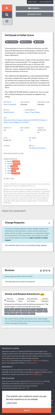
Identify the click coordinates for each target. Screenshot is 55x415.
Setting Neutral (8, 112)
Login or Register (45, 2)
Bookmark (34, 8)
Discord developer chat (35, 383)
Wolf (9, 171)
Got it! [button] (26, 410)
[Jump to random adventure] (7, 21)
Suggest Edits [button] (35, 14)
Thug (9, 168)
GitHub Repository (35, 374)
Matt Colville (6, 360)
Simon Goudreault (9, 104)
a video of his (36, 360)
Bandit (9, 161)
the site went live (31, 363)
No (38, 132)
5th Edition (12, 42)
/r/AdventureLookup (40, 370)
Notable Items (21, 300)
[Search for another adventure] (7, 14)
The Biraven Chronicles (37, 148)
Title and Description (11, 300)
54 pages (40, 42)
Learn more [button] (12, 403)
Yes (4, 130)
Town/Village (35, 112)
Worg (9, 173)
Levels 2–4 (27, 42)
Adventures (32, 2)
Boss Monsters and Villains (32, 300)
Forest (27, 112)
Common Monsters (45, 300)
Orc (8, 166)
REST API (26, 388)
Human (10, 164)
